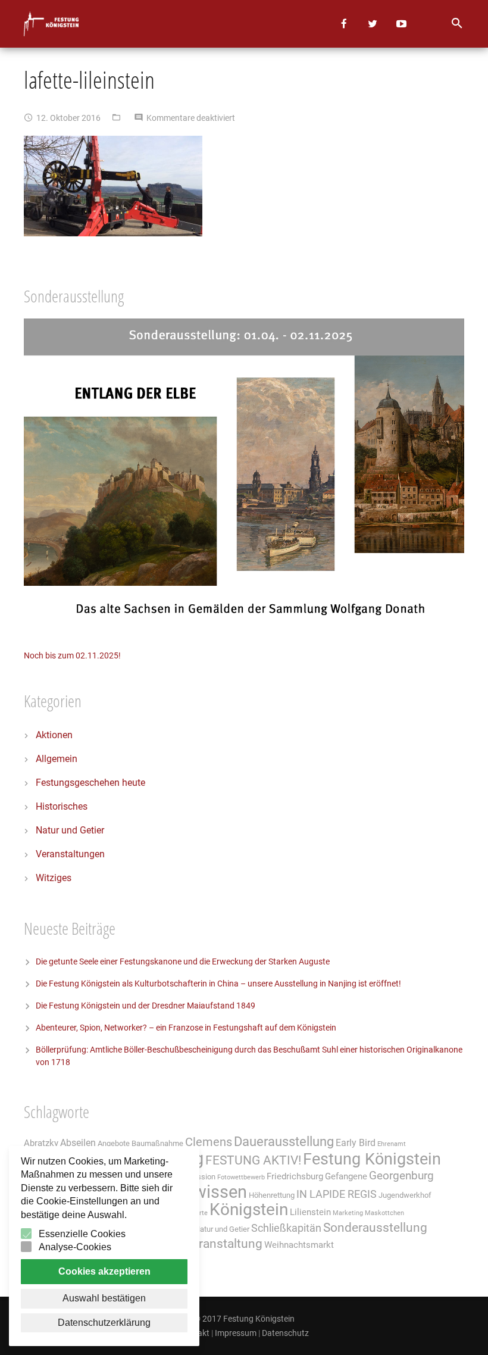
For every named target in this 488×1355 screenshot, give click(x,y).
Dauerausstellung (284, 1141)
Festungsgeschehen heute (90, 782)
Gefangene (346, 1176)
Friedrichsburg (295, 1176)
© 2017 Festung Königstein (244, 1318)
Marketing (348, 1213)
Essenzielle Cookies (82, 1234)
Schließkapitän (286, 1228)
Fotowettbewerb (241, 1177)
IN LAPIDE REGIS (336, 1194)
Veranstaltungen (70, 854)
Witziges (53, 877)
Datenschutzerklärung (104, 1322)
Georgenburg (401, 1175)
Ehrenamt (391, 1144)
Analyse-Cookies (75, 1247)
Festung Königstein (372, 1159)
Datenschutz (285, 1333)
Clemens (208, 1142)
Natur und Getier (70, 830)
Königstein (248, 1209)
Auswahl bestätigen (104, 1298)
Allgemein (56, 758)
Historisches (61, 806)
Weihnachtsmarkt (299, 1245)
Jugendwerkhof (404, 1195)
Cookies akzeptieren (104, 1271)
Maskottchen (384, 1213)
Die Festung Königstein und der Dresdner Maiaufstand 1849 (145, 1005)
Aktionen (54, 735)
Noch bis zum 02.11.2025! (72, 655)
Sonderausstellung (375, 1227)
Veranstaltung (223, 1243)
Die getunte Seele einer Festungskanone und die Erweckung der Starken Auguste (183, 961)
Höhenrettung (272, 1195)
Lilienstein (310, 1212)
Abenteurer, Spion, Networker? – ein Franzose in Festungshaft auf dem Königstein (186, 1027)
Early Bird (356, 1142)
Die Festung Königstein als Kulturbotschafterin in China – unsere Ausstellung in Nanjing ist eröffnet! (218, 983)
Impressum (235, 1333)
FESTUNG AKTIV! (253, 1160)
